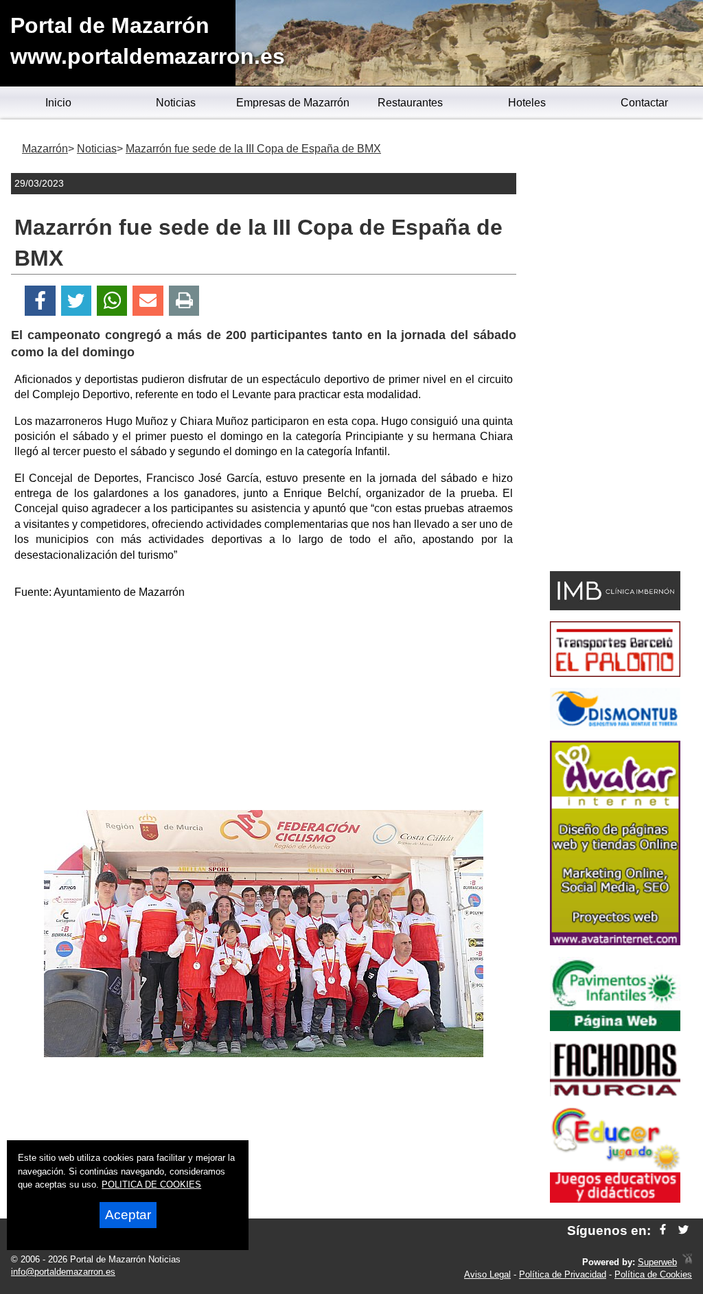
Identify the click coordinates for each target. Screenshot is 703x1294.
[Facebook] (40, 301)
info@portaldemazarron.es (63, 1272)
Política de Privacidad (562, 1274)
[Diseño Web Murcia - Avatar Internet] (687, 1262)
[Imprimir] (184, 301)
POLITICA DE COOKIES (151, 1184)
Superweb (657, 1262)
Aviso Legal (487, 1274)
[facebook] (662, 1230)
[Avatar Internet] (615, 941)
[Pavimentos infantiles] (615, 1027)
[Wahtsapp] (112, 301)
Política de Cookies (653, 1274)
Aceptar (128, 1215)
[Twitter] (76, 301)
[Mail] (147, 301)
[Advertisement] (264, 707)
